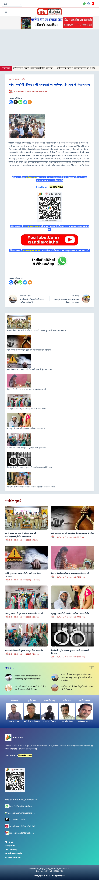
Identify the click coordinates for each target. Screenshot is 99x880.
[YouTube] (93, 3)
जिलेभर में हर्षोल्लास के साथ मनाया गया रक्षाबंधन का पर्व (26, 389)
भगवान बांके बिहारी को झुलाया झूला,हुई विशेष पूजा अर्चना (26, 447)
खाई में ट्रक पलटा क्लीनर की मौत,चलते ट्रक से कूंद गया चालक (30, 369)
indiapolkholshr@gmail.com (21, 833)
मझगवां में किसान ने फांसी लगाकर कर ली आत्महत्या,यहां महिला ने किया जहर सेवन (27, 677)
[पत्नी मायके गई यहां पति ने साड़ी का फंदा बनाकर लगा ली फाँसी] (72, 518)
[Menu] (6, 12)
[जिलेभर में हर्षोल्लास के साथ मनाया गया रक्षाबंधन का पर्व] (72, 558)
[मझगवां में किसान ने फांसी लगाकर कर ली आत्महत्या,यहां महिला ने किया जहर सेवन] (8, 677)
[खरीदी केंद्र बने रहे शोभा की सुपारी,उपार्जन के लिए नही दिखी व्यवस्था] (55, 687)
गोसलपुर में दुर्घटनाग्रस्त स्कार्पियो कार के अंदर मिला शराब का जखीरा (31, 487)
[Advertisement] (49, 47)
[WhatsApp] (84, 3)
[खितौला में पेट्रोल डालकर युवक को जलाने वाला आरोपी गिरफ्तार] (72, 634)
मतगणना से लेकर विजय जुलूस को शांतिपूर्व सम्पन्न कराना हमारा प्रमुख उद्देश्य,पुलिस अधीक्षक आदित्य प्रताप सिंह (76, 677)
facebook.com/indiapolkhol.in (21, 813)
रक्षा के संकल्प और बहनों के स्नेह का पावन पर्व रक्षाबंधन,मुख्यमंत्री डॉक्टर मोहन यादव (36, 330)
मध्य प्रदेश (22, 79)
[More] (30, 102)
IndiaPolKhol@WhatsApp (20, 806)
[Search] (93, 12)
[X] (16, 102)
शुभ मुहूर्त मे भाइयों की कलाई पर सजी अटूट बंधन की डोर (26, 428)
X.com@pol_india (17, 819)
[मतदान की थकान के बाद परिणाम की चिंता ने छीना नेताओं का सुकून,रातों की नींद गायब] (8, 687)
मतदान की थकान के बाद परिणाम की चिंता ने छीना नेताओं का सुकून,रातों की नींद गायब (30, 688)
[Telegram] (25, 102)
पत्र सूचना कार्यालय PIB (13, 857)
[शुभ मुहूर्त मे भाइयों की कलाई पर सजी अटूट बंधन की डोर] (72, 597)
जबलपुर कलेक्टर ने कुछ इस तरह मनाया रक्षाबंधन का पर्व (26, 408)
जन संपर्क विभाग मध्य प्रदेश (13, 853)
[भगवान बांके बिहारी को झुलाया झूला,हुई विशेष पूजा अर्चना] (26, 634)
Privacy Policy (11, 849)
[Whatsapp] (20, 102)
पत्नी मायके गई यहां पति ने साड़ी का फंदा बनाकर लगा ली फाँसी (45, 68)
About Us (9, 842)
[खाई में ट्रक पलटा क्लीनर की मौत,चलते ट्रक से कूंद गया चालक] (26, 558)
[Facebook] (88, 3)
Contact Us (10, 846)
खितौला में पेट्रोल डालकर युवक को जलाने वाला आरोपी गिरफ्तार (29, 467)
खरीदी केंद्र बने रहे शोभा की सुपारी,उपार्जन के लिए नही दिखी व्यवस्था (77, 688)
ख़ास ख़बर (11, 79)
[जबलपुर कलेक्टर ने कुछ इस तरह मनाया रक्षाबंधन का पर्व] (26, 597)
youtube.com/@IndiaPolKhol (22, 826)
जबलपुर (17, 79)
